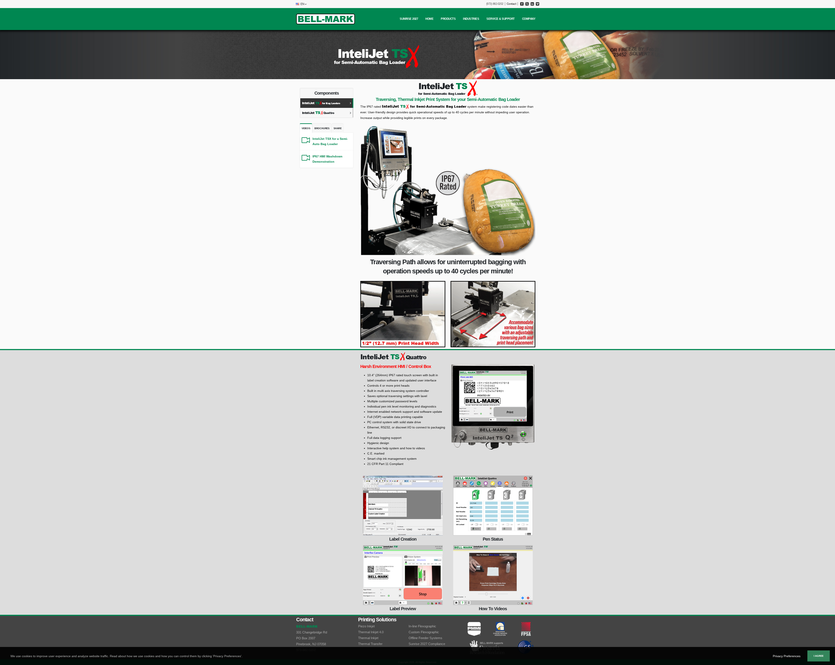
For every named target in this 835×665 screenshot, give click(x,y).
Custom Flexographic (424, 632)
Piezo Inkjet (366, 626)
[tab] (326, 103)
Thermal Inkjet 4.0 (371, 632)
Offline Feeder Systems (425, 638)
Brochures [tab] (321, 128)
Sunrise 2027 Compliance (427, 644)
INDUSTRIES (471, 18)
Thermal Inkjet (368, 638)
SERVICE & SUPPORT (500, 18)
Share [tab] (338, 128)
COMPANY (529, 18)
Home (429, 18)
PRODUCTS (448, 18)
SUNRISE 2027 (409, 18)
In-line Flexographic (422, 626)
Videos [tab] (306, 128)
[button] (300, 4)
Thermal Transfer (370, 644)
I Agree (818, 656)
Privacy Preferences (786, 656)
